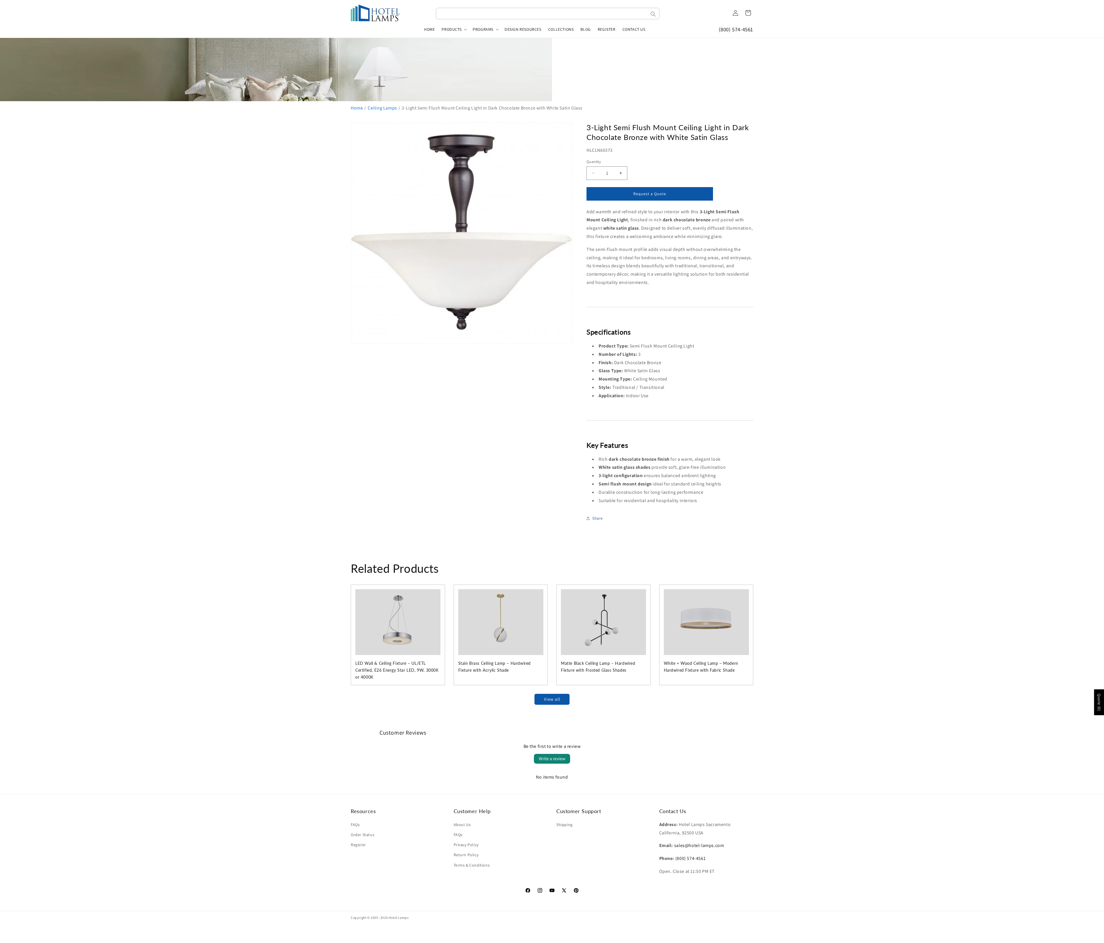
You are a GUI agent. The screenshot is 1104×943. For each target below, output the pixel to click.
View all (552, 699)
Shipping (564, 824)
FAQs (355, 824)
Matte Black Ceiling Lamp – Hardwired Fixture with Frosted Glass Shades (598, 667)
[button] (453, 29)
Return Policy (466, 854)
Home (357, 108)
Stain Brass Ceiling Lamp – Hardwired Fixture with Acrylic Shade (494, 667)
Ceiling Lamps (382, 108)
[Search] (653, 14)
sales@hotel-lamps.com (699, 845)
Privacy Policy (466, 844)
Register (358, 844)
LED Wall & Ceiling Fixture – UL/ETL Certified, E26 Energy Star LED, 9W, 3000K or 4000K (397, 670)
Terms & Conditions (472, 865)
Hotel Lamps (399, 917)
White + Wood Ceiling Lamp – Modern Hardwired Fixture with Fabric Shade (701, 667)
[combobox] (548, 13)
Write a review (552, 759)
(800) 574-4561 (736, 29)
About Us (462, 824)
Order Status (362, 834)
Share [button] (597, 518)
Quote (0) (1099, 702)
